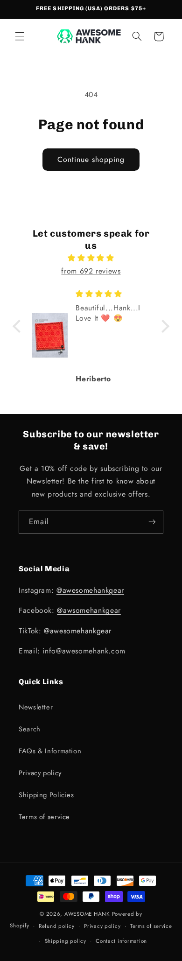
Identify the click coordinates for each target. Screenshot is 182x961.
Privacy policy (40, 773)
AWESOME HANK (87, 914)
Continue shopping (91, 159)
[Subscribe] (152, 522)
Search (30, 729)
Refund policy (57, 926)
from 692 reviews (90, 271)
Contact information (121, 941)
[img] (91, 258)
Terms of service (44, 817)
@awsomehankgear (88, 610)
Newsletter (36, 707)
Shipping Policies (46, 795)
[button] (19, 36)
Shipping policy (65, 941)
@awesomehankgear (90, 590)
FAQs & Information (50, 751)
